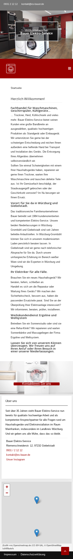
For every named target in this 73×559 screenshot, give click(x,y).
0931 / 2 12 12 (14, 450)
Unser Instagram (15, 459)
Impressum (10, 554)
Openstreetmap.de (22, 545)
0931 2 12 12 (11, 4)
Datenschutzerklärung (33, 554)
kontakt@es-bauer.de (32, 4)
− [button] (7, 492)
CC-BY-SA (37, 545)
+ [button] (7, 486)
